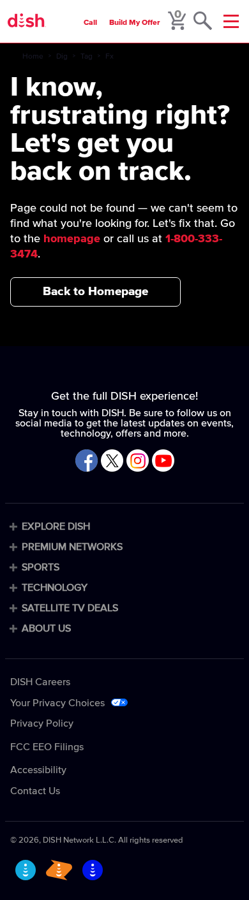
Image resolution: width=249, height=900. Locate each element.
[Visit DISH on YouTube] (163, 461)
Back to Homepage (95, 292)
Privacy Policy (41, 723)
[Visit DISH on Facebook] (86, 461)
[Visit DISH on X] (112, 461)
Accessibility (38, 770)
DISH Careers (40, 682)
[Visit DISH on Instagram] (137, 461)
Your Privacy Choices (57, 703)
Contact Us (35, 791)
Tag (86, 57)
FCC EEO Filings (47, 747)
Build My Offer (134, 23)
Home (32, 57)
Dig (62, 57)
